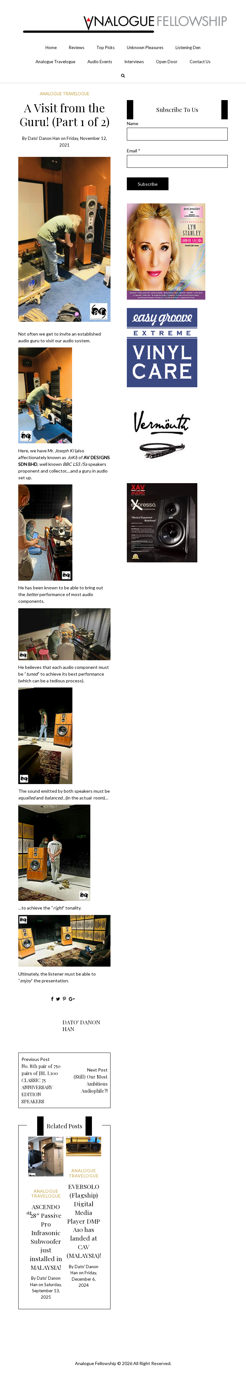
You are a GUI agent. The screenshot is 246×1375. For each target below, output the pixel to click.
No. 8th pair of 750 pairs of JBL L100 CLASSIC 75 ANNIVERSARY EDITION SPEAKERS (41, 1080)
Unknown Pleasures (145, 47)
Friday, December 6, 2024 (84, 1279)
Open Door (166, 61)
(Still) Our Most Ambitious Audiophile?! (91, 1080)
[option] (46, 1219)
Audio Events (99, 61)
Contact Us (200, 61)
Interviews (134, 61)
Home (51, 47)
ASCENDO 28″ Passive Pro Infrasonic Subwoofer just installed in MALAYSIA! (46, 1236)
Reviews (76, 47)
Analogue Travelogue (55, 61)
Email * (133, 150)
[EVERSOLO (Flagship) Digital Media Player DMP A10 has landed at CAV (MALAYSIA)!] (83, 1146)
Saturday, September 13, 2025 (47, 1291)
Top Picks (105, 47)
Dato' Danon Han (44, 138)
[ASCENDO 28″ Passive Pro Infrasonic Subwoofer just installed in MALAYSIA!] (45, 1157)
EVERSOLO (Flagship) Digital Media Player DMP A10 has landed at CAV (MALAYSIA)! (84, 1221)
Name (132, 123)
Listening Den (188, 47)
